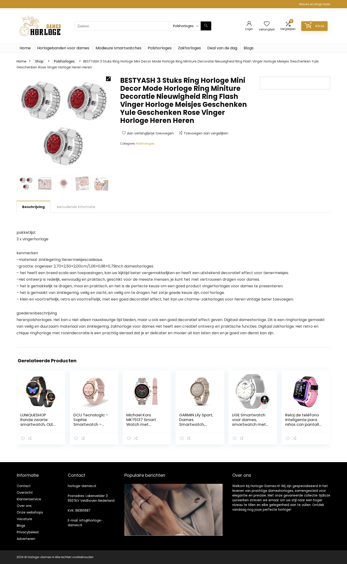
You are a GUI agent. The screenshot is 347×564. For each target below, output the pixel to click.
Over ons (24, 505)
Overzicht (25, 492)
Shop (39, 61)
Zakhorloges (189, 48)
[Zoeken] (206, 25)
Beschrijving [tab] (33, 207)
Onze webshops (30, 512)
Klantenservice (29, 499)
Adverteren (26, 538)
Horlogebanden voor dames (63, 48)
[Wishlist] (267, 24)
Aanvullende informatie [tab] (76, 207)
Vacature (24, 519)
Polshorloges (160, 48)
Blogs (249, 48)
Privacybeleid (27, 532)
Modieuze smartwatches (118, 48)
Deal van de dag (222, 48)
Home (25, 48)
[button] (108, 78)
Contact (24, 486)
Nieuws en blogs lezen (314, 4)
